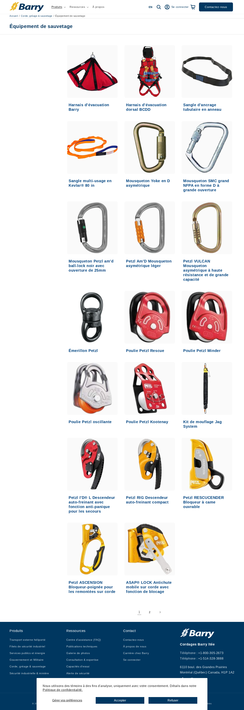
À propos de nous (134, 646)
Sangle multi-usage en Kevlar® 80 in (90, 183)
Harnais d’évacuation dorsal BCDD (146, 107)
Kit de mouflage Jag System (202, 424)
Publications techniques (81, 646)
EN (150, 7)
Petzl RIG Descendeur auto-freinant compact (147, 499)
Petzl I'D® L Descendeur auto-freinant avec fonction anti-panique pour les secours (92, 504)
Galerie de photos (78, 652)
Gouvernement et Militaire (27, 659)
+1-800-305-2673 (210, 652)
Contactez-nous (216, 7)
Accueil (14, 16)
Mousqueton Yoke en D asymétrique (148, 183)
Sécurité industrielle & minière (29, 673)
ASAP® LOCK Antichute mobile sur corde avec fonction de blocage (149, 587)
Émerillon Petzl (83, 350)
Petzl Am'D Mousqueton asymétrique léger (149, 263)
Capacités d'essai (77, 666)
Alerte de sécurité (78, 673)
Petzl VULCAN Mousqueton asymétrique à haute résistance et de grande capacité (206, 270)
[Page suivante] (160, 612)
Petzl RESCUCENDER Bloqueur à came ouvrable (203, 502)
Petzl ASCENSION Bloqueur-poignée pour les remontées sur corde (92, 587)
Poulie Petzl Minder (202, 350)
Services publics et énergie (27, 652)
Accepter (120, 700)
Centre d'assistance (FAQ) (83, 639)
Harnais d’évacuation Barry (89, 107)
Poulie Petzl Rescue (145, 350)
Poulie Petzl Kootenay (147, 422)
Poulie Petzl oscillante (90, 422)
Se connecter (131, 659)
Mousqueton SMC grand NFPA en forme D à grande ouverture (206, 185)
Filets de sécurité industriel (27, 646)
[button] (58, 7)
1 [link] (139, 612)
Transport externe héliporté (27, 639)
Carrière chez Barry (136, 652)
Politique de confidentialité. (63, 690)
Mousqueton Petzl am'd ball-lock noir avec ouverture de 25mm (91, 265)
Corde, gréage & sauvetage (36, 16)
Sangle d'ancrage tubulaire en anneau (202, 107)
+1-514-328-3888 (210, 658)
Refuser (173, 700)
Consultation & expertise (82, 659)
